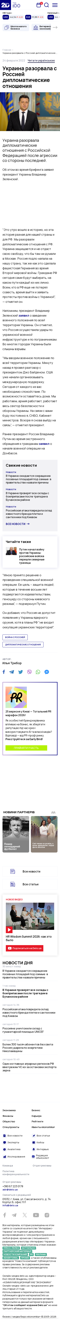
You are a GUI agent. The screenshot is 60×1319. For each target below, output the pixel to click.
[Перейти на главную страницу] (5, 5)
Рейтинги (37, 1121)
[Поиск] (46, 5)
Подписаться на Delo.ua (26, 948)
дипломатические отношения (23, 644)
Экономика (9, 1110)
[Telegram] (11, 672)
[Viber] (29, 672)
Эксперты (13, 1142)
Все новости (15, 524)
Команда (7, 1165)
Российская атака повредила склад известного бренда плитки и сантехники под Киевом (29, 514)
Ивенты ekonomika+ (43, 1127)
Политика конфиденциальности (15, 1173)
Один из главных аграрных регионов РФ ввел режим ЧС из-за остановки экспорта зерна (29, 1067)
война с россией (15, 637)
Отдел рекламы (42, 1165)
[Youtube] (36, 1215)
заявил (23, 315)
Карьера (36, 1115)
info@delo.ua (10, 1205)
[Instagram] (47, 1215)
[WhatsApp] (38, 672)
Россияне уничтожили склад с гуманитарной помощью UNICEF (23, 1030)
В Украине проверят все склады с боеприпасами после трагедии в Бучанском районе (27, 496)
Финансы (7, 1115)
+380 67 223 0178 (12, 1186)
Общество (8, 1121)
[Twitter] (20, 672)
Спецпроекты (10, 1127)
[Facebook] (4, 672)
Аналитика (14, 1149)
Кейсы (40, 1142)
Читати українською (41, 60)
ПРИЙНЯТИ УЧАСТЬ (26, 748)
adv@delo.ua (10, 1189)
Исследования (16, 1156)
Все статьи (30, 884)
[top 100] (16, 5)
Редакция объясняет (42, 1156)
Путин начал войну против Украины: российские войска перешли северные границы (31, 556)
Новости (11, 472)
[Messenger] (46, 672)
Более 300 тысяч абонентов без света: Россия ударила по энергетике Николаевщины (28, 1048)
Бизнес (36, 1110)
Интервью (43, 1149)
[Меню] (55, 5)
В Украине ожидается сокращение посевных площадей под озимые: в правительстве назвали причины (28, 479)
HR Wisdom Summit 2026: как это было (29, 938)
